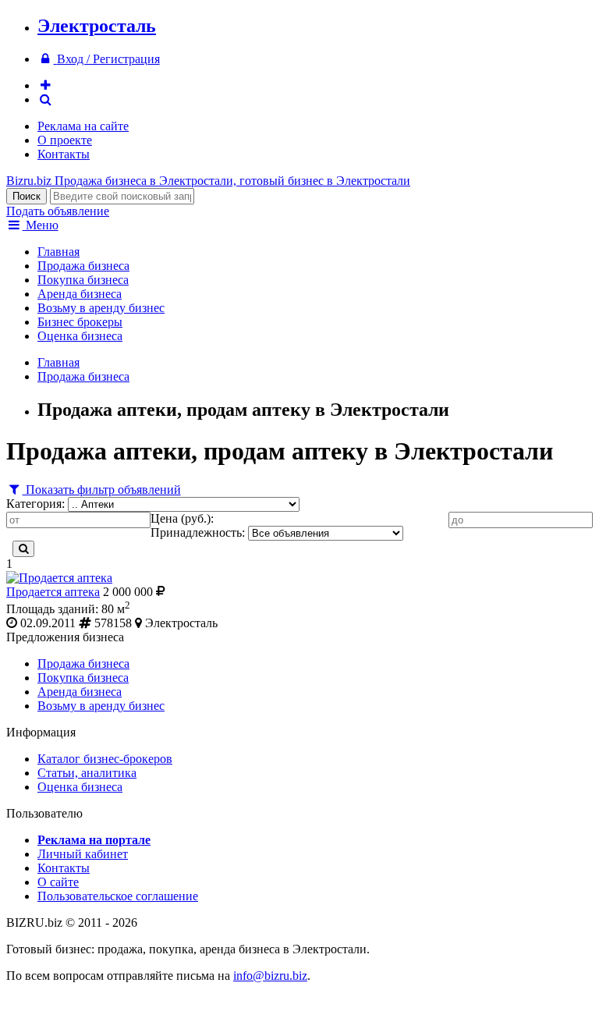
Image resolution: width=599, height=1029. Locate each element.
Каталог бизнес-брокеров (104, 758)
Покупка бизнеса (83, 279)
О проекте (64, 140)
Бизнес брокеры (79, 321)
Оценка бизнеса (79, 335)
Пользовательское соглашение (117, 896)
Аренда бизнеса (79, 293)
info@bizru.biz (270, 975)
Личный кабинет (82, 853)
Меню (40, 225)
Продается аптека (53, 591)
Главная (58, 251)
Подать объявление (57, 211)
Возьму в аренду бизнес (101, 307)
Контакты (63, 154)
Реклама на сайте (83, 126)
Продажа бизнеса (83, 265)
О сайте (58, 882)
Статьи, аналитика (86, 772)
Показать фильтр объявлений (102, 489)
